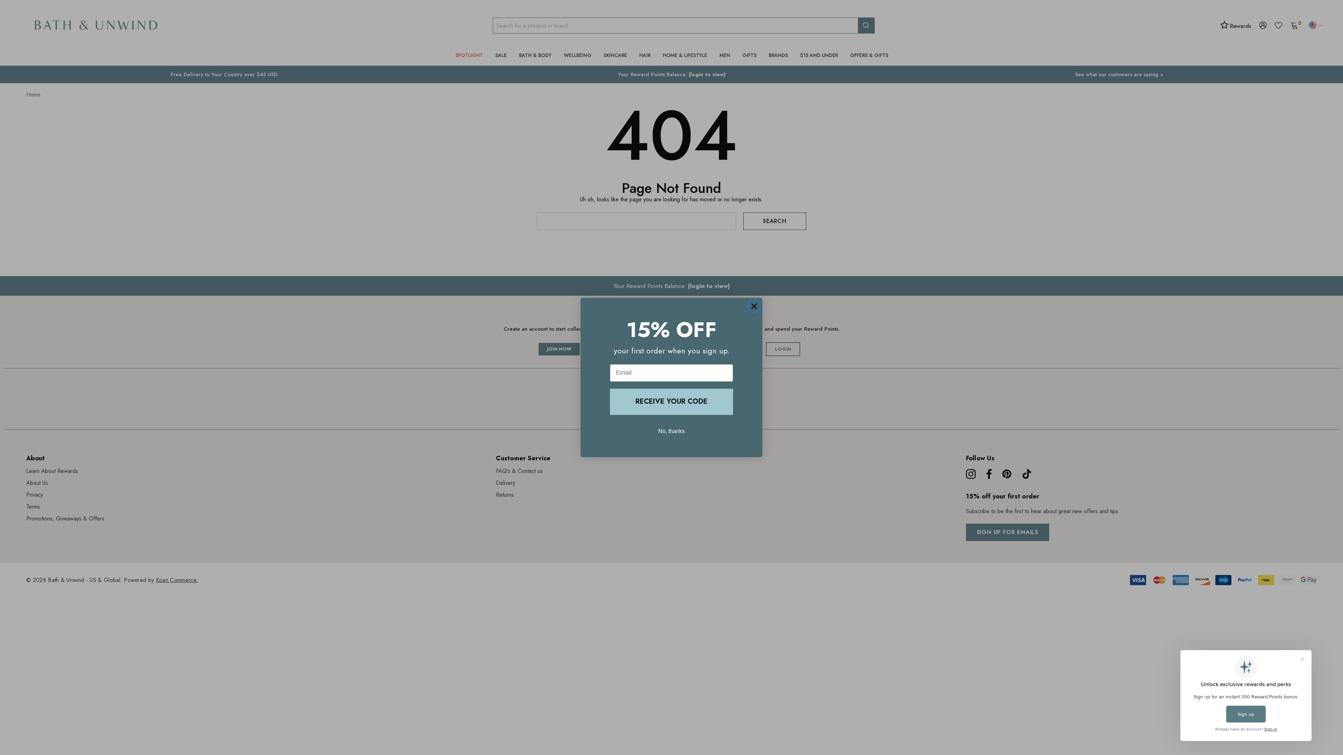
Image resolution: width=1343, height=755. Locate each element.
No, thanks (671, 431)
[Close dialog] (754, 306)
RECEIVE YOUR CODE (671, 401)
